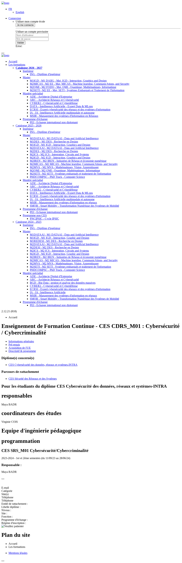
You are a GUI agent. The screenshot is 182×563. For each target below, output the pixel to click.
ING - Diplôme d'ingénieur (45, 74)
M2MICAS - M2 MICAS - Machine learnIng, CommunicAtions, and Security (74, 164)
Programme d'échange (35, 119)
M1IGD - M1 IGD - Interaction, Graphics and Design (60, 144)
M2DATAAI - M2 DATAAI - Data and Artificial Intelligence (64, 148)
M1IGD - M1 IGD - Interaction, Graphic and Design (59, 237)
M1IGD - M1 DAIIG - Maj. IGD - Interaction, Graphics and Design (68, 80)
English (20, 12)
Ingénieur (28, 71)
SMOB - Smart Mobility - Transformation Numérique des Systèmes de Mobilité (74, 205)
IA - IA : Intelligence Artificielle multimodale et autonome (62, 112)
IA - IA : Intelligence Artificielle (48, 292)
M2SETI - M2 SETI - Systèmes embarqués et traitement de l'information (70, 173)
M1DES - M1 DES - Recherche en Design (54, 141)
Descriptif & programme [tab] (22, 351)
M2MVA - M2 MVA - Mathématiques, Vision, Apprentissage (64, 167)
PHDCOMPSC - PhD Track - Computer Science (57, 176)
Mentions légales (18, 552)
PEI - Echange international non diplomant (54, 122)
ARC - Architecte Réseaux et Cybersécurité (54, 99)
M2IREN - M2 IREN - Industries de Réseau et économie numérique (68, 160)
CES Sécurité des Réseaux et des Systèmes (33, 378)
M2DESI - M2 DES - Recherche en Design (54, 247)
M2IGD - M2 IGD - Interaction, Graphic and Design (59, 253)
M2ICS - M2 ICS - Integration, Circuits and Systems (59, 154)
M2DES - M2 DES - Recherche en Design (54, 151)
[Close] (2, 478)
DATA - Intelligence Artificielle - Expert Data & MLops (61, 106)
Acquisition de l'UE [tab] (20, 347)
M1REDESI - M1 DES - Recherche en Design (56, 241)
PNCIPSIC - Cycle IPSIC (44, 218)
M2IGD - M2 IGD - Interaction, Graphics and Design (60, 157)
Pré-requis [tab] (14, 344)
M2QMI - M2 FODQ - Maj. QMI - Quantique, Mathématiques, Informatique (73, 87)
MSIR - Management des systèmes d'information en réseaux (63, 202)
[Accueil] (5, 2)
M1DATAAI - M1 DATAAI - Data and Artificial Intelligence (64, 138)
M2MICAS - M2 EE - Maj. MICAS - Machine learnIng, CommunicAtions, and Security (79, 83)
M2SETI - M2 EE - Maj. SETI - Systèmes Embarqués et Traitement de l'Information (77, 90)
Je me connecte (25, 25)
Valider (20, 42)
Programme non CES (35, 215)
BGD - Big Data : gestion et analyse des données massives (62, 282)
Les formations (17, 64)
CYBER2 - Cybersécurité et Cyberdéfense (54, 103)
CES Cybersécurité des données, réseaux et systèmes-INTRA (43, 364)
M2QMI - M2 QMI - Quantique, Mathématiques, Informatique (65, 170)
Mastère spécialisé (33, 93)
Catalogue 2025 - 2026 (28, 125)
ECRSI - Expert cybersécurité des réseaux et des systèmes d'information (70, 109)
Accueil (13, 61)
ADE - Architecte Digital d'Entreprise (51, 96)
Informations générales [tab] (21, 341)
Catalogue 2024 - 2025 (28, 221)
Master (26, 77)
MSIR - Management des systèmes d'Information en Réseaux (64, 115)
